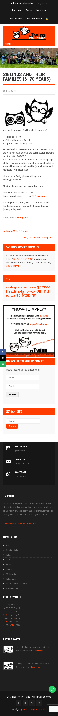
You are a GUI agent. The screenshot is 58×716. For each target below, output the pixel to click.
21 (14, 622)
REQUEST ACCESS (23, 259)
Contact (9, 569)
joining (42, 290)
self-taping (26, 295)
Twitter (29, 10)
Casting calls (21, 217)
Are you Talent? (17, 18)
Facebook (17, 10)
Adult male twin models (22, 3)
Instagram (41, 10)
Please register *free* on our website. (19, 524)
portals (11, 295)
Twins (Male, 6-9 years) (16, 231)
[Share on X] (3, 358)
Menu (8, 44)
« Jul (5, 632)
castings (11, 287)
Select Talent (12, 266)
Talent (8, 555)
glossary (43, 287)
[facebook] (18, 703)
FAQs (8, 564)
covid (31, 288)
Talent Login (11, 579)
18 (7, 622)
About (9, 545)
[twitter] (25, 703)
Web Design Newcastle (34, 709)
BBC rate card (38, 196)
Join (8, 560)
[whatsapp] (39, 703)
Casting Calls (12, 550)
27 (12, 625)
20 (12, 622)
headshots (15, 291)
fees (34, 288)
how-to (30, 291)
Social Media (12, 588)
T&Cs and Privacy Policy (16, 584)
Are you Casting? (34, 18)
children (23, 287)
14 (14, 618)
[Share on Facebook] (3, 352)
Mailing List (11, 574)
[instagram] (32, 703)
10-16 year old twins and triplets (38, 237)
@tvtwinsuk (20, 451)
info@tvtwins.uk (22, 463)
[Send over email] (3, 364)
